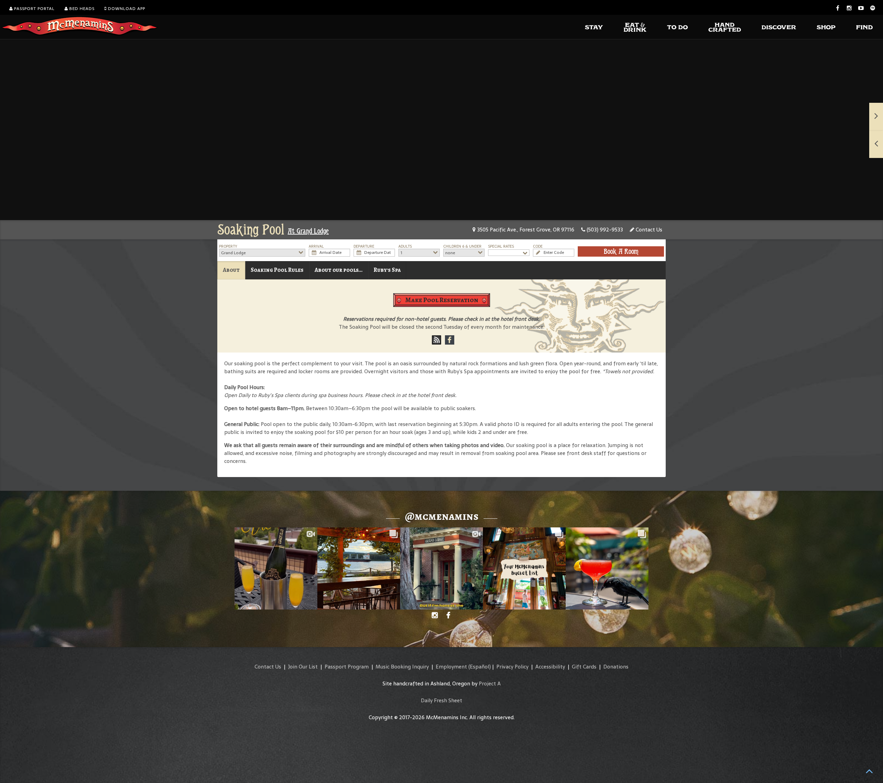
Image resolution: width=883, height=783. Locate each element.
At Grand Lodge (308, 231)
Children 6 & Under (462, 246)
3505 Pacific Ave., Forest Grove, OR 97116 (525, 229)
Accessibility (550, 666)
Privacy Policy (512, 666)
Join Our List (303, 666)
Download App (126, 8)
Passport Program (347, 666)
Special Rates (501, 246)
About (231, 270)
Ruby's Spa (387, 270)
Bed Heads (81, 8)
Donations (615, 666)
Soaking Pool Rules (277, 270)
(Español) (479, 666)
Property (228, 246)
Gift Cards (584, 666)
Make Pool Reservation (441, 300)
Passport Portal (33, 8)
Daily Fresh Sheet (441, 700)
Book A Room (621, 251)
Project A (490, 683)
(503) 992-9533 (604, 229)
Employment (451, 666)
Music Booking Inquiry (402, 666)
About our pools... (339, 270)
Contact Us (648, 229)
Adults (405, 246)
